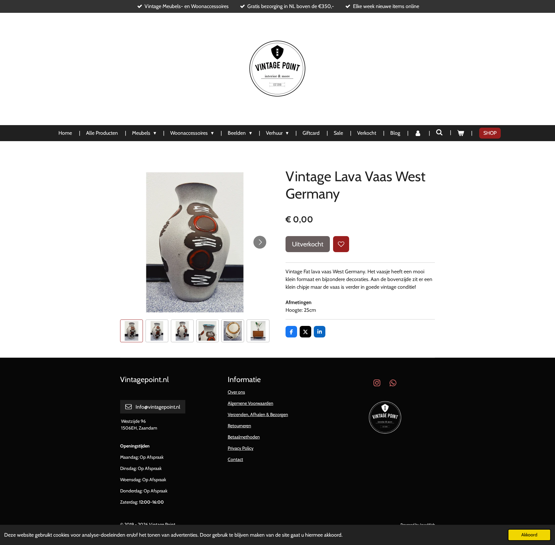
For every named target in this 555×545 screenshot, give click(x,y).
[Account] (418, 133)
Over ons (236, 392)
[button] (131, 330)
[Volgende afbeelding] (259, 242)
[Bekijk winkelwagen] (460, 133)
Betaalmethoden (244, 437)
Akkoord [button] (529, 535)
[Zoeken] (439, 132)
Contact (235, 459)
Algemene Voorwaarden (250, 403)
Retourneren (239, 426)
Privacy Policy (240, 448)
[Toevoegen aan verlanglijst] (341, 244)
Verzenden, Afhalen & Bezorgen (258, 414)
